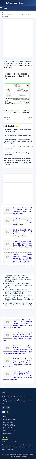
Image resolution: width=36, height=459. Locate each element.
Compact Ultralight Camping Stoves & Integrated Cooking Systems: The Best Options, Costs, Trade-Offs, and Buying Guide (17, 258)
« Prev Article (7, 120)
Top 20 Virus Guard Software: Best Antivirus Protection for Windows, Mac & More (18, 285)
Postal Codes (7, 433)
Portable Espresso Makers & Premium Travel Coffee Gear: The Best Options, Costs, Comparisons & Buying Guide (17, 245)
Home (5, 61)
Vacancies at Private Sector (12, 63)
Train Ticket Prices (9, 425)
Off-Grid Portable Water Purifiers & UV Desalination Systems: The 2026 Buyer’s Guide (22, 233)
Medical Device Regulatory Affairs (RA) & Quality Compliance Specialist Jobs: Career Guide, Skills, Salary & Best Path (17, 376)
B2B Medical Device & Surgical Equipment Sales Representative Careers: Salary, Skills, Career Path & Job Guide (17, 362)
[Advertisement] (18, 37)
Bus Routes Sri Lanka (9, 419)
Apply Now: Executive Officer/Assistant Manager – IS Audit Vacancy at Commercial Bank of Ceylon (18, 141)
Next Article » (28, 120)
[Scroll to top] (32, 455)
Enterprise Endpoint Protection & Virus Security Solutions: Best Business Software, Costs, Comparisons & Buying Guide (19, 298)
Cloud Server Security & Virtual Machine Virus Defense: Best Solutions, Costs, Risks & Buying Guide (18, 291)
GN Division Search (9, 431)
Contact (24, 456)
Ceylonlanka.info (12, 454)
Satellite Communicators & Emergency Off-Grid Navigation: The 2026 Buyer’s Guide (22, 222)
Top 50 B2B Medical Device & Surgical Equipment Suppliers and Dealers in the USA (18, 305)
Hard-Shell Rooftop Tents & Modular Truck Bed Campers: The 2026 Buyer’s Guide (22, 210)
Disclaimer (17, 456)
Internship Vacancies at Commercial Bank (17, 135)
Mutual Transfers (8, 428)
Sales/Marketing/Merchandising (20, 61)
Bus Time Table (8, 422)
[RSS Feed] (8, 407)
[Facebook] (3, 407)
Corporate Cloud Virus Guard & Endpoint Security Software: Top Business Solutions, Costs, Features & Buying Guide (18, 278)
